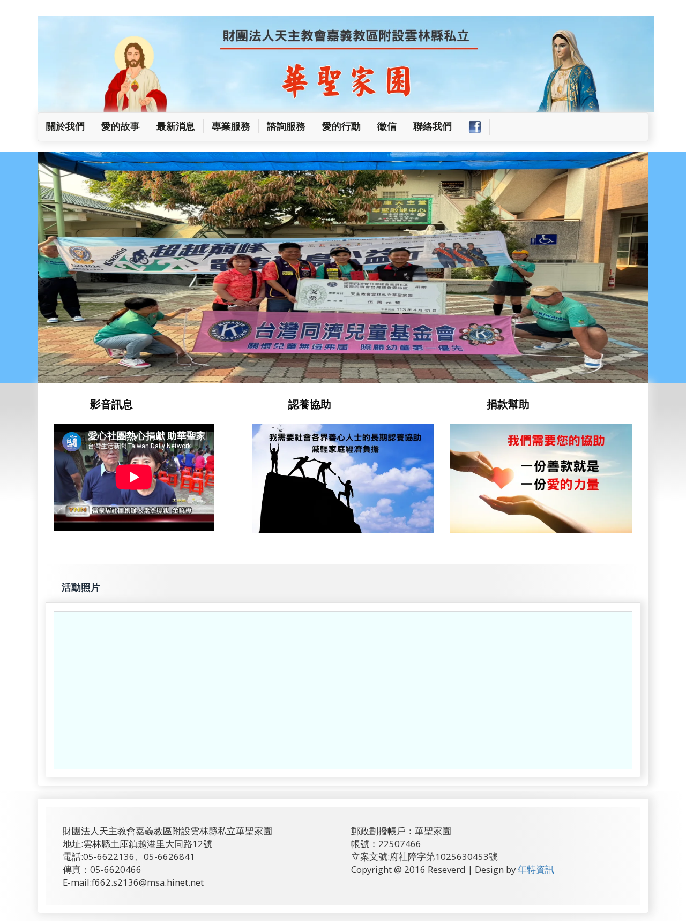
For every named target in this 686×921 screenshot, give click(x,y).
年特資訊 (536, 869)
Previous (31, 275)
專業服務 (231, 125)
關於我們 (69, 125)
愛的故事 (120, 125)
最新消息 (175, 125)
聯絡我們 (432, 125)
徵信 (387, 125)
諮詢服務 (286, 125)
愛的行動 (341, 125)
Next (660, 275)
